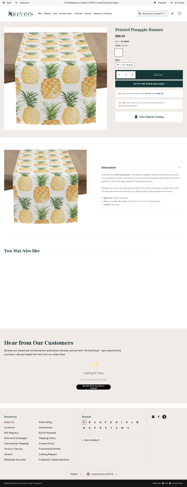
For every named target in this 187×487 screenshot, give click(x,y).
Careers (8, 454)
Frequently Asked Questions (54, 459)
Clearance (24, 3)
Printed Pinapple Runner (20, 297)
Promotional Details (50, 449)
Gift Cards (179, 3)
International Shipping (16, 443)
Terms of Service (13, 449)
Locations (9, 427)
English (74, 474)
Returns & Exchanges (15, 438)
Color (121, 45)
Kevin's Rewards (47, 433)
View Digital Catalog (151, 116)
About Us (9, 422)
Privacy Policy (46, 443)
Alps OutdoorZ (92, 440)
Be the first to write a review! (93, 387)
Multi (118, 52)
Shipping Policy (47, 438)
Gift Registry (11, 433)
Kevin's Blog (45, 422)
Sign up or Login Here (127, 105)
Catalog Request (48, 454)
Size (117, 60)
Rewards (162, 3)
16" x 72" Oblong (125, 65)
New (9, 3)
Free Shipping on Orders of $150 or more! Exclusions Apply (91, 3)
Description (108, 167)
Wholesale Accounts (15, 459)
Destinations (45, 427)
